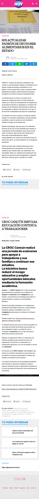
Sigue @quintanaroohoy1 (11, 467)
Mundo (16, 488)
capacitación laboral (20, 408)
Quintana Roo (6, 414)
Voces (28, 488)
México (11, 488)
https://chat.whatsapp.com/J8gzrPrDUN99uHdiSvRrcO (19, 389)
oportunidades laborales (26, 412)
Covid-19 (33, 488)
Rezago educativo (18, 414)
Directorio (5, 488)
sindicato (28, 414)
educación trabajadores (20, 410)
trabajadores (6, 416)
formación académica (9, 412)
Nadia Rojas (15, 235)
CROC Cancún (7, 410)
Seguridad (22, 488)
